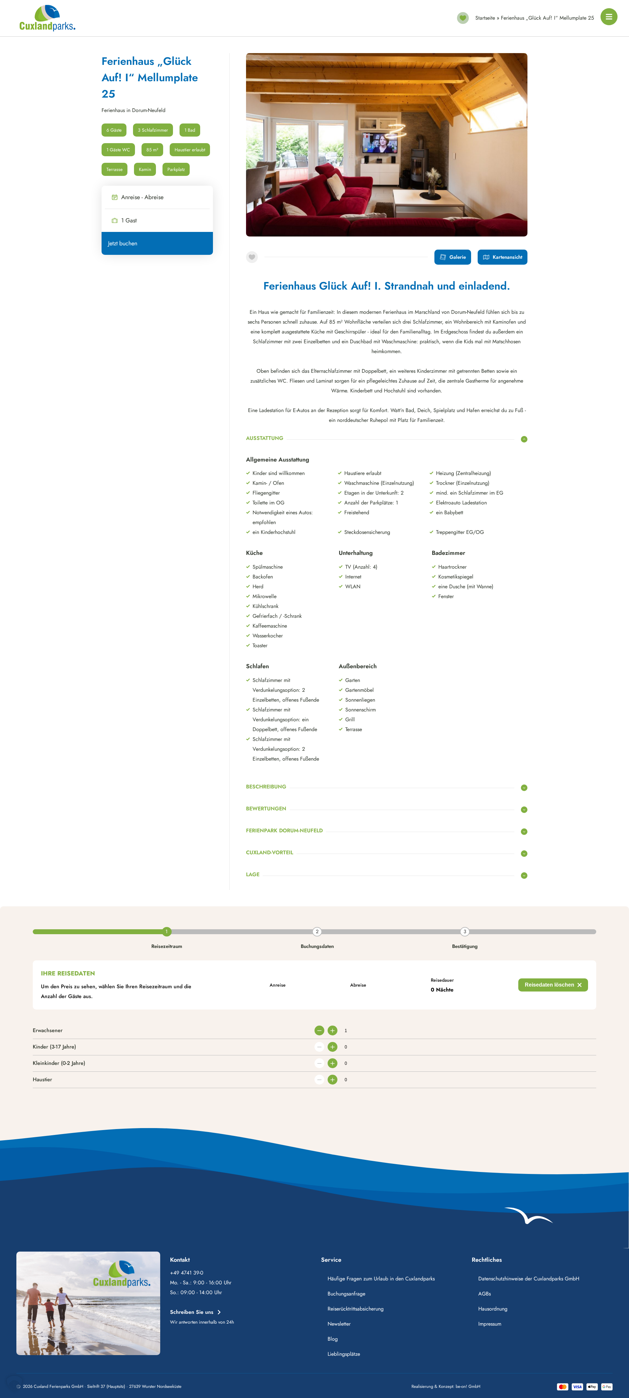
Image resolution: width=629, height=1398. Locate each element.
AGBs (484, 1293)
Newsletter (339, 1324)
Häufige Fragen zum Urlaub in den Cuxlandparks (381, 1278)
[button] (14, 1383)
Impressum (489, 1324)
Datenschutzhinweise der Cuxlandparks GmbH (528, 1278)
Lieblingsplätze (344, 1354)
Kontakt (180, 1260)
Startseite (485, 18)
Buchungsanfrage (346, 1293)
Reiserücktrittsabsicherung (356, 1309)
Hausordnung (492, 1309)
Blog (333, 1339)
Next (512, 223)
